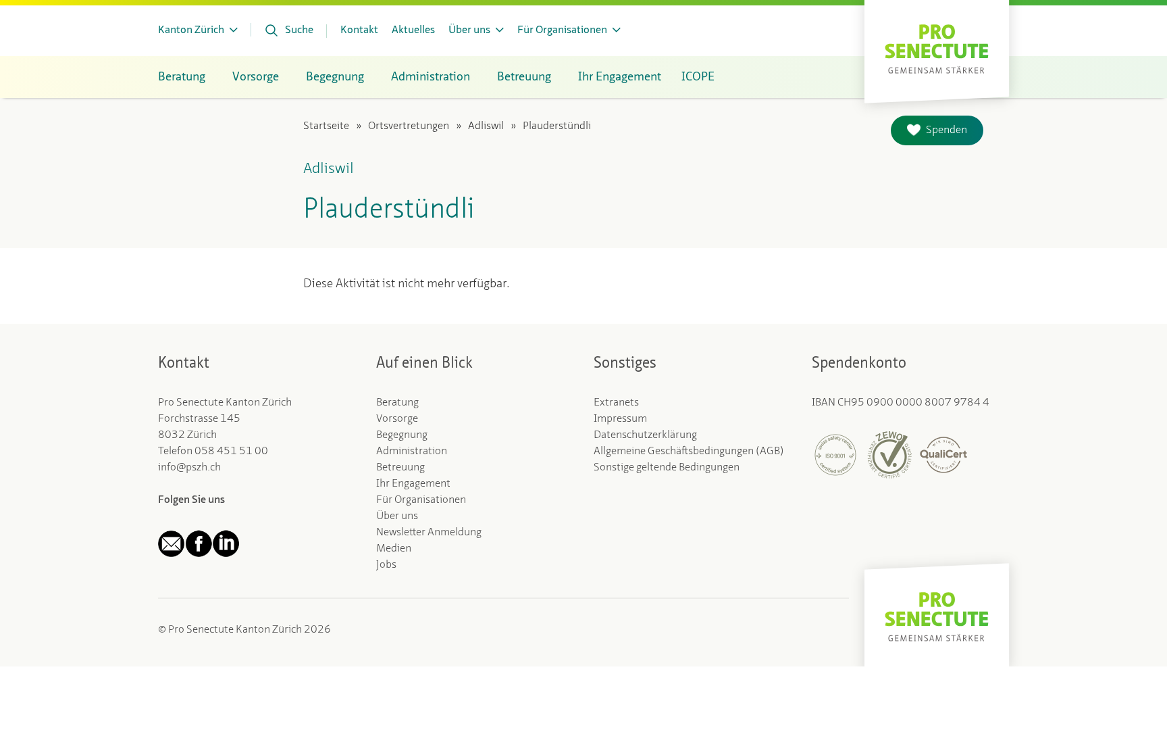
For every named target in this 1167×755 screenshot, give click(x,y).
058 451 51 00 (231, 451)
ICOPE (698, 77)
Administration (411, 451)
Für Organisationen (421, 500)
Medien (393, 548)
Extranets (616, 402)
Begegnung (401, 435)
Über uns (397, 516)
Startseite (326, 126)
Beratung (397, 402)
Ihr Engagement (413, 484)
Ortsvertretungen (408, 126)
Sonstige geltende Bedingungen (667, 467)
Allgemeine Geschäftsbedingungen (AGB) (689, 451)
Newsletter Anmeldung (429, 532)
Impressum (620, 419)
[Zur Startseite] (936, 47)
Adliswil (486, 126)
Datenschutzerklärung (645, 435)
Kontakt (359, 30)
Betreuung (400, 467)
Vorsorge (397, 419)
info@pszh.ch (189, 467)
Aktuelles (413, 30)
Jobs (386, 565)
